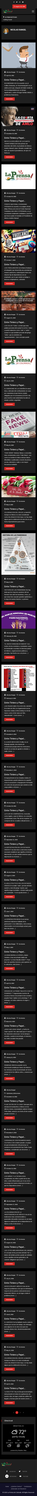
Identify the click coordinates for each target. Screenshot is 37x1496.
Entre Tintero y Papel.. (14, 1101)
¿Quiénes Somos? (16, 1486)
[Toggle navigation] (33, 11)
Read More (9, 99)
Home (7, 1486)
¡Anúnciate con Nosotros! (18, 1489)
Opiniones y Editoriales (13, 1093)
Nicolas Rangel (10, 72)
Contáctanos (28, 1486)
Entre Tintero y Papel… (14, 79)
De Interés (22, 72)
